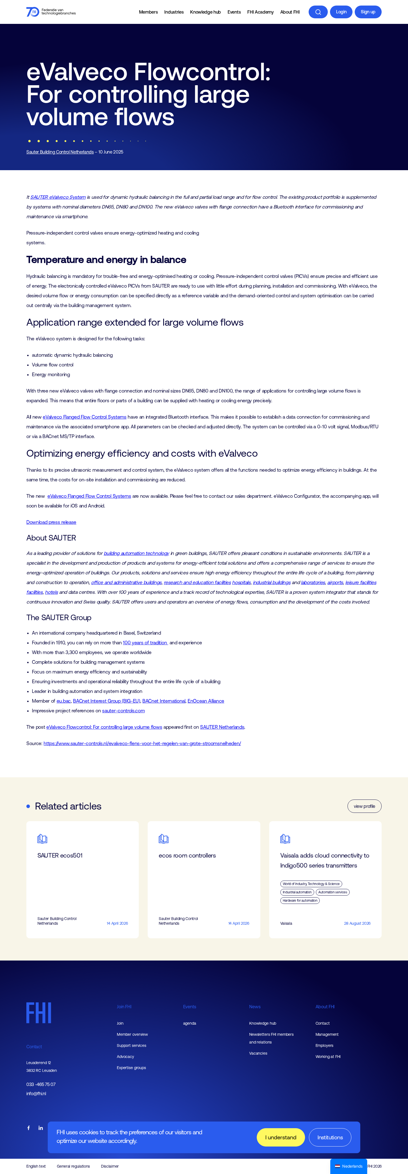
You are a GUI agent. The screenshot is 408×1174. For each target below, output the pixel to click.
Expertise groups (131, 1067)
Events (234, 11)
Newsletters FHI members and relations (271, 1038)
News (254, 1006)
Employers (325, 1045)
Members (148, 11)
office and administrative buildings (126, 582)
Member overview (132, 1034)
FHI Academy (260, 11)
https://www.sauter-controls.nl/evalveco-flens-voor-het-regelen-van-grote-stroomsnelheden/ (142, 743)
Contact (34, 1046)
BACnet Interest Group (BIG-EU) (106, 701)
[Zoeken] (318, 12)
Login (341, 11)
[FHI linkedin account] (41, 1128)
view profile (364, 806)
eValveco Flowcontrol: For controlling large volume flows (104, 727)
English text (36, 1166)
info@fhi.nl (36, 1093)
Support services (131, 1045)
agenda (189, 1023)
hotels (51, 592)
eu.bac (64, 701)
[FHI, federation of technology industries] (51, 12)
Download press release (51, 522)
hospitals (241, 582)
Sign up (368, 11)
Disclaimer (110, 1166)
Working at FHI (328, 1056)
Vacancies (258, 1053)
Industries (173, 11)
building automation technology (136, 553)
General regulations (73, 1166)
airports (335, 582)
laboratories (313, 582)
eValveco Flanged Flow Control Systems (84, 417)
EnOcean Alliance (206, 701)
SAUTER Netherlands (222, 727)
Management (327, 1034)
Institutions (330, 1137)
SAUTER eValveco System (57, 197)
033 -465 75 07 (41, 1084)
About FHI (290, 11)
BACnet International (163, 701)
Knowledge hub (205, 11)
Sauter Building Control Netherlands (60, 151)
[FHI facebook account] (28, 1128)
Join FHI (124, 1006)
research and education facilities (197, 582)
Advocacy (125, 1056)
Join (120, 1023)
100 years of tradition (145, 642)
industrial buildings (272, 582)
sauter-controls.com (123, 710)
